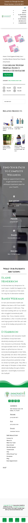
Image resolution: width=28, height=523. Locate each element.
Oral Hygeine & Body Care (14, 56)
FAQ (8, 452)
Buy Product (7, 75)
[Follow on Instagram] (14, 91)
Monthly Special (11, 447)
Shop (17, 521)
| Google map (20, 508)
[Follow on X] (14, 88)
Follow (9, 87)
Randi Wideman (12, 298)
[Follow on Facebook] (4, 88)
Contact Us (10, 438)
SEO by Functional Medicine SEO (14, 509)
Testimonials (10, 449)
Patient (23, 521)
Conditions (22, 23)
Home (24, 10)
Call (4, 521)
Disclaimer (9, 456)
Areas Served (10, 445)
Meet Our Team (11, 443)
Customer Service (15, 431)
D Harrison (9, 332)
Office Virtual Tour (12, 454)
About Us (9, 440)
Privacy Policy (7, 508)
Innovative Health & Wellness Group (13, 505)
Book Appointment (12, 461)
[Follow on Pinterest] (4, 91)
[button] (22, 36)
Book (10, 521)
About (24, 13)
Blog (8, 458)
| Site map (14, 508)
